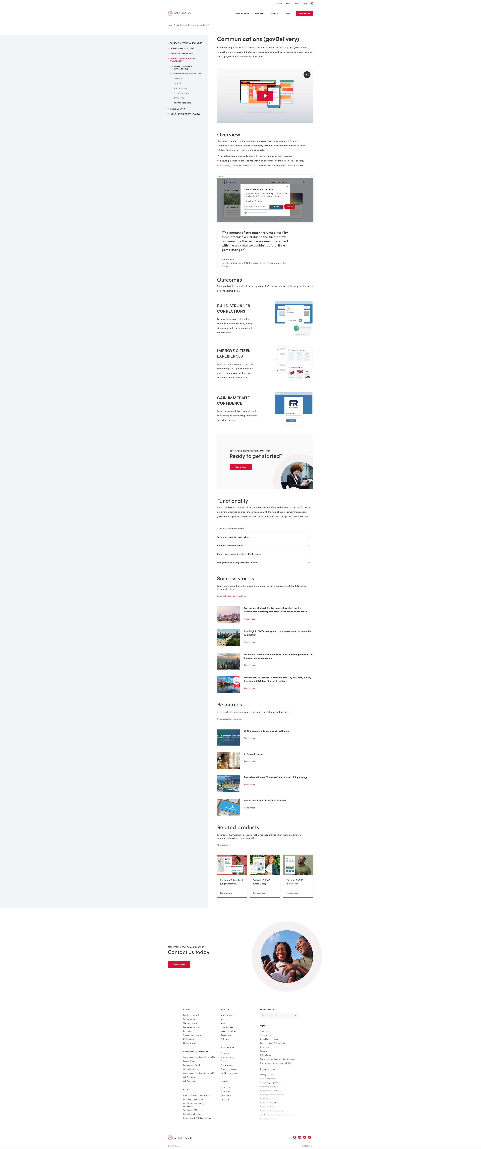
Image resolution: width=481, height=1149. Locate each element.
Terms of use (265, 1035)
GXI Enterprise (189, 1077)
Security (263, 1051)
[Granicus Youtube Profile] (299, 1138)
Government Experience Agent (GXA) (199, 1073)
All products (222, 845)
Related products (182, 103)
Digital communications (270, 1090)
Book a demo (304, 13)
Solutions (259, 13)
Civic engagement (268, 1078)
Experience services (229, 1069)
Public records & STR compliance (197, 1118)
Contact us (225, 1087)
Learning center (227, 1014)
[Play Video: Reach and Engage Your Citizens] (265, 96)
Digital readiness (267, 1098)
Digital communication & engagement (182, 59)
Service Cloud (189, 1061)
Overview (178, 78)
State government (191, 1022)
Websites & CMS (177, 108)
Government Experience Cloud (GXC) (199, 1057)
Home (170, 25)
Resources (273, 13)
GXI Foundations (190, 1081)
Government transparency (271, 1110)
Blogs (223, 1018)
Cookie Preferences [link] (174, 1146)
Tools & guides (227, 1026)
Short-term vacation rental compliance (277, 1114)
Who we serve (242, 13)
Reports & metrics (228, 1030)
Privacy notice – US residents (272, 1043)
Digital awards (227, 1065)
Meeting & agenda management (197, 1095)
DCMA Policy (265, 1055)
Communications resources (229, 718)
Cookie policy (265, 1047)
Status (297, 3)
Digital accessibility (268, 1086)
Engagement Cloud (191, 1065)
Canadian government (193, 1034)
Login (305, 3)
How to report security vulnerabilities (275, 1063)
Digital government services (272, 1094)
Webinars (225, 1038)
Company (225, 1053)
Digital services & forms (193, 1099)
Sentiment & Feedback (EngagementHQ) (182, 67)
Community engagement (270, 1082)
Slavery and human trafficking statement (277, 1059)
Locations (225, 1099)
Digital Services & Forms (182, 48)
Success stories (181, 93)
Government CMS (267, 1106)
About (287, 13)
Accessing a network (230, 165)
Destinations (188, 1038)
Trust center (265, 1031)
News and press (227, 1057)
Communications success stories (231, 596)
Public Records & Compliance (185, 113)
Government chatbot (269, 1102)
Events (223, 1022)
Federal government (192, 1026)
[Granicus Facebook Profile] (294, 1138)
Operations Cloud (190, 1069)
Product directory (180, 25)
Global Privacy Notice (269, 1039)
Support (288, 3)
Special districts (189, 1018)
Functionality (180, 88)
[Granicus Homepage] (180, 13)
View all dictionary (267, 1118)
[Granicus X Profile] (309, 1138)
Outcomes (179, 83)
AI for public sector (268, 1074)
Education (187, 1030)
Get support (226, 1095)
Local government (191, 1014)
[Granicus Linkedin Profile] (304, 1138)
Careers (279, 3)
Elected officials (189, 1042)
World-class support (229, 1073)
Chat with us (240, 467)
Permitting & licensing (181, 53)
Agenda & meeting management (186, 43)
